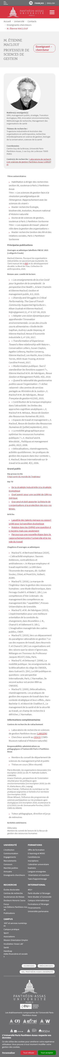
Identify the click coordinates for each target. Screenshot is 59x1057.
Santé (6, 947)
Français (39, 3)
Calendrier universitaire (38, 864)
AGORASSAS (29, 966)
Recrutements (10, 861)
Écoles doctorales (12, 889)
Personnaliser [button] (8, 1052)
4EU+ (30, 889)
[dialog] (29, 1044)
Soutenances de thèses (14, 897)
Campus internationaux (38, 900)
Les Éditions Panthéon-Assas (15, 908)
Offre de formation (36, 850)
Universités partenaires (38, 911)
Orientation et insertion (38, 875)
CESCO (37, 737)
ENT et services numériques (15, 924)
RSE (26, 263)
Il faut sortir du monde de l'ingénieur (23, 476)
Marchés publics (11, 868)
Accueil (7, 21)
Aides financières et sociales (16, 955)
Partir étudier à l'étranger (39, 893)
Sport (6, 933)
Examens (32, 868)
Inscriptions (33, 861)
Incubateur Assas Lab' (13, 944)
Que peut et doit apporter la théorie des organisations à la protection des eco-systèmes (30, 505)
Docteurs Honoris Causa (14, 900)
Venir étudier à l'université (39, 897)
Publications (9, 913)
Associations (9, 936)
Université (19, 21)
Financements (34, 908)
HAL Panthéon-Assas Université (37, 972)
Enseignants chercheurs (14, 875)
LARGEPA (42, 733)
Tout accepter (47, 1052)
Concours (8, 864)
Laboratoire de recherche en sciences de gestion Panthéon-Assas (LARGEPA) (29, 162)
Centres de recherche (13, 893)
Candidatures (34, 857)
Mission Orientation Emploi (16, 940)
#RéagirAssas (46, 966)
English (51, 3)
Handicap (8, 951)
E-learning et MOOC (36, 853)
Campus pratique (11, 929)
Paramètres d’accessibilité (31, 3)
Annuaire (8, 871)
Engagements (10, 857)
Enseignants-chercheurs (19, 24)
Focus (6, 904)
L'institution (9, 850)
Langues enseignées (37, 871)
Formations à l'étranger (38, 904)
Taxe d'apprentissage (37, 879)
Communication (11, 853)
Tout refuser (28, 1052)
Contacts (32, 21)
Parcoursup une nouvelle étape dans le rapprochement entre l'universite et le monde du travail (30, 538)
